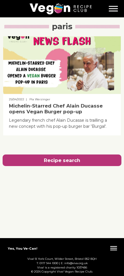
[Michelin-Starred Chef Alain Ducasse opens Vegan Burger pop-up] (62, 92)
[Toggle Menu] (113, 8)
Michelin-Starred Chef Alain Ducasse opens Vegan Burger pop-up (56, 109)
